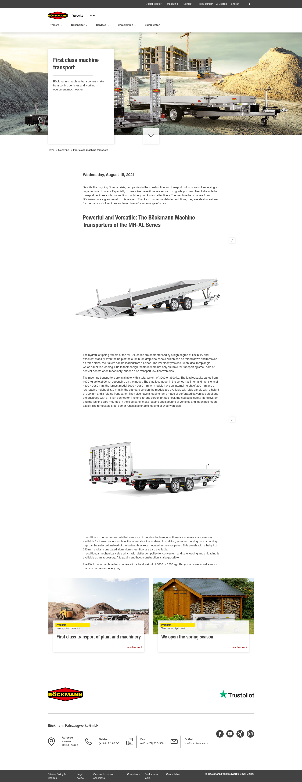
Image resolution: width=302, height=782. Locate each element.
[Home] (58, 15)
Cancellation (173, 774)
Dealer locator (153, 4)
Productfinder (205, 4)
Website (78, 16)
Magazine (172, 4)
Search (223, 4)
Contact (188, 4)
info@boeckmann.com (197, 743)
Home (51, 150)
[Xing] (240, 734)
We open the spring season (187, 637)
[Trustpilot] (236, 694)
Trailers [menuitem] (54, 25)
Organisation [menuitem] (125, 25)
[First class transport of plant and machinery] (98, 606)
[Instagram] (250, 734)
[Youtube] (230, 734)
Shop (93, 16)
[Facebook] (220, 734)
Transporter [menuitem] (77, 25)
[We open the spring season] (203, 606)
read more (134, 647)
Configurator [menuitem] (152, 25)
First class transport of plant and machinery (98, 637)
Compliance (134, 774)
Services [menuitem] (101, 25)
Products (61, 625)
